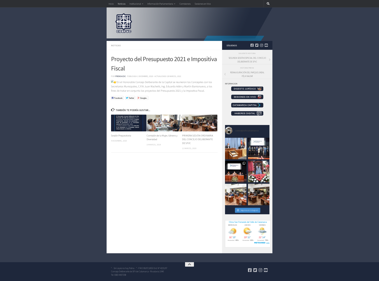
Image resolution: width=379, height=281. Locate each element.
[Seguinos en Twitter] (256, 45)
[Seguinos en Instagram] (261, 45)
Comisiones (185, 3)
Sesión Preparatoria (121, 135)
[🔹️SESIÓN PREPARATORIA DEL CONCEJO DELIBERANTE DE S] (235, 171)
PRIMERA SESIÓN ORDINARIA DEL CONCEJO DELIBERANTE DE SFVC (197, 139)
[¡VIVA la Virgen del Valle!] (258, 171)
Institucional (135, 3)
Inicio (111, 3)
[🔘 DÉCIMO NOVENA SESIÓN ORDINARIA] (235, 194)
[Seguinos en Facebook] (252, 45)
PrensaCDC (120, 76)
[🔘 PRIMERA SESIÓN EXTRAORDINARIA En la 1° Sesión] (235, 148)
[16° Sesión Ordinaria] (258, 194)
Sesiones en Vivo (203, 3)
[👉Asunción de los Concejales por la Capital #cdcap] (258, 148)
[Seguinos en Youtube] (266, 45)
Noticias (121, 3)
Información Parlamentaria (160, 3)
